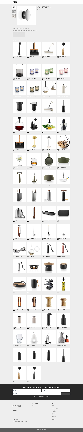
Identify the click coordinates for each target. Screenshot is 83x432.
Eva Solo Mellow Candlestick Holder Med (47, 238)
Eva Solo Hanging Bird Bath (60, 185)
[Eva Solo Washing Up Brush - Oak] (63, 49)
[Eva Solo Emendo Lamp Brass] (34, 142)
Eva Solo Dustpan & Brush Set (31, 56)
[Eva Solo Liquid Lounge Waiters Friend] (19, 231)
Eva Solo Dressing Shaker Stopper (61, 131)
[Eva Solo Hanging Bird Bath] (63, 177)
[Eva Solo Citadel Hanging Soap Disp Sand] (63, 88)
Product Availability (55, 408)
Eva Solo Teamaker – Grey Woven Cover (62, 345)
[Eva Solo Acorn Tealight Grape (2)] (34, 70)
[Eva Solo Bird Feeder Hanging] (49, 88)
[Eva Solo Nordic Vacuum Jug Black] (34, 284)
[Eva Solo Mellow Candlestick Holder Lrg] (34, 231)
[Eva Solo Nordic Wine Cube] (49, 284)
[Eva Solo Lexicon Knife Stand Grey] (34, 195)
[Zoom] (18, 24)
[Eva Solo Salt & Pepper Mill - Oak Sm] (63, 302)
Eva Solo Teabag (44, 345)
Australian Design (35, 407)
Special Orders (54, 413)
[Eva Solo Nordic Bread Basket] (34, 266)
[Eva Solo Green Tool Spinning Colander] (49, 177)
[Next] (34, 15)
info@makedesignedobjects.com (20, 415)
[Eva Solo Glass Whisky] (34, 159)
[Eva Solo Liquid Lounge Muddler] (34, 213)
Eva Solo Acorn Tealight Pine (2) (46, 78)
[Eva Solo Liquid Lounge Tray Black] (49, 213)
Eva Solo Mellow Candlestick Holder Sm (62, 238)
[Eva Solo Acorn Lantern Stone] (19, 70)
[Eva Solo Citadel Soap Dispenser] (34, 106)
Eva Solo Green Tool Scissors (31, 185)
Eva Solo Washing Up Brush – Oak (61, 56)
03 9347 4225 (16, 413)
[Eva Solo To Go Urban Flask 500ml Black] (34, 355)
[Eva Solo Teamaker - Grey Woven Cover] (63, 337)
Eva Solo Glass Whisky (30, 167)
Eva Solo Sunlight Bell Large (31, 345)
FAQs (53, 405)
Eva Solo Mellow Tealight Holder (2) (17, 256)
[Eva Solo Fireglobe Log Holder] (63, 142)
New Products (34, 410)
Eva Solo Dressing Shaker (45, 131)
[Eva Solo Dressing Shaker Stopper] (63, 124)
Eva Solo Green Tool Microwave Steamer (62, 167)
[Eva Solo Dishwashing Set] (34, 124)
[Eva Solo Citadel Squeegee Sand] (49, 49)
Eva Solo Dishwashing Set (30, 131)
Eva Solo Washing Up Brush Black (17, 56)
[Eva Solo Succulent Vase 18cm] (19, 337)
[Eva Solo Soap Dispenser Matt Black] (49, 319)
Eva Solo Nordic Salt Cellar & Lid (61, 274)
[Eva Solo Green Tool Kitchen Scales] (49, 159)
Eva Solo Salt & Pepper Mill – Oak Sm (61, 309)
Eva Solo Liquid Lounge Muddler (31, 220)
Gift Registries (54, 411)
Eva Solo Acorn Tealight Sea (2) (17, 96)
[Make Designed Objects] (15, 2)
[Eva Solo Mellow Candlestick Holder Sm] (63, 231)
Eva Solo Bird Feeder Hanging (46, 96)
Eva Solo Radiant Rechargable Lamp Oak (18, 309)
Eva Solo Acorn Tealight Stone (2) (31, 96)
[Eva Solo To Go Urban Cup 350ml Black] (19, 355)
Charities (53, 419)
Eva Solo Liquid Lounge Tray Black (46, 220)
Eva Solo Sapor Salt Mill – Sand (31, 327)
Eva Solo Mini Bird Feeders (30, 256)
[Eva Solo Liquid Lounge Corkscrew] (63, 195)
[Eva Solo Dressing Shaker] (49, 124)
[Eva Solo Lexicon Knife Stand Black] (19, 195)
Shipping (53, 414)
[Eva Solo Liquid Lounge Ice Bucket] (19, 213)
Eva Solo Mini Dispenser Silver (16, 274)
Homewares (42, 6)
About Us (33, 405)
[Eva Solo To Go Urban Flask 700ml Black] (49, 355)
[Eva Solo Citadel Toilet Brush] (63, 106)
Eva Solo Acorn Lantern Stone (16, 78)
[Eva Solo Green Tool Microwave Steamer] (63, 159)
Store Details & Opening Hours (56, 407)
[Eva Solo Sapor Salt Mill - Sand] (34, 319)
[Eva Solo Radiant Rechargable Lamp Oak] (19, 302)
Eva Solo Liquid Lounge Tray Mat (61, 220)
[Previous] (18, 15)
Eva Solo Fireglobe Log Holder (61, 149)
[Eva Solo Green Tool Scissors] (34, 177)
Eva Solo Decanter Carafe (16, 131)
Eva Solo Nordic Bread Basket (31, 274)
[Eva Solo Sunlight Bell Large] (34, 337)
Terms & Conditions (55, 420)
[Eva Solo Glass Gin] (19, 159)
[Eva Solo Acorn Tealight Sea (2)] (19, 88)
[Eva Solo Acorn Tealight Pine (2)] (49, 70)
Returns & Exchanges (55, 417)
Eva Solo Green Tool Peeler (16, 185)
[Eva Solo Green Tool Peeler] (19, 177)
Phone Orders (54, 416)
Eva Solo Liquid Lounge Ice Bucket (17, 220)
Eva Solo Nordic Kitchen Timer (46, 274)
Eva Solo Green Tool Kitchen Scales (46, 167)
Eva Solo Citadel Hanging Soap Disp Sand (62, 96)
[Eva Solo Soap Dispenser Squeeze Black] (63, 319)
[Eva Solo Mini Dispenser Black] (49, 248)
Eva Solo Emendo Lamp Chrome (46, 149)
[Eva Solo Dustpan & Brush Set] (34, 49)
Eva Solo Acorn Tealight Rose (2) (61, 78)
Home (38, 6)
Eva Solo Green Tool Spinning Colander (47, 185)
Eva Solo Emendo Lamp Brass (31, 149)
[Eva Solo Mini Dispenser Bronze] (63, 248)
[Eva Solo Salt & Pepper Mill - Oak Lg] (49, 302)
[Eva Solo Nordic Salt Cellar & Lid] (63, 266)
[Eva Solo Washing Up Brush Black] (19, 49)
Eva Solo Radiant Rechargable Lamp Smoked (33, 309)
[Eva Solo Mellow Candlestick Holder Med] (49, 231)
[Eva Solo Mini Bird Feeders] (34, 248)
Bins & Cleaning (46, 6)
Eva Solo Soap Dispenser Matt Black (47, 327)
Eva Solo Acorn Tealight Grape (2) (31, 78)
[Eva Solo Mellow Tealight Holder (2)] (19, 248)
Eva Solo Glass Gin (15, 167)
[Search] (65, 2)
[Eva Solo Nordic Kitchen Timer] (49, 266)
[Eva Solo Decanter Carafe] (19, 124)
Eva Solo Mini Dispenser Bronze (61, 256)
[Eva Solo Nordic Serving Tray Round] (19, 284)
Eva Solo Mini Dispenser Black (46, 256)
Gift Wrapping (54, 410)
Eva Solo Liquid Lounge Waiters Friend (18, 238)
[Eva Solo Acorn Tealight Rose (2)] (63, 70)
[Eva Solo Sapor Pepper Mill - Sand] (19, 319)
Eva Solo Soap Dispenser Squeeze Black (62, 327)
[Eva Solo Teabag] (49, 337)
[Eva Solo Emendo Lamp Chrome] (49, 142)
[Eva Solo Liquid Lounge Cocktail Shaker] (49, 195)
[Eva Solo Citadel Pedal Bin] (19, 106)
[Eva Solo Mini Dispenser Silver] (19, 266)
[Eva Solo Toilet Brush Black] (63, 355)
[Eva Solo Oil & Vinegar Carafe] (63, 284)
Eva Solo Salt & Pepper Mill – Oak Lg (46, 309)
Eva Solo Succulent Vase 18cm (17, 345)
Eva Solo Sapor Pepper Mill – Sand (17, 327)
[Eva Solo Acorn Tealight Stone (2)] (34, 88)
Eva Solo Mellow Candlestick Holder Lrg (32, 238)
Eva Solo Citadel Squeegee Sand (46, 56)
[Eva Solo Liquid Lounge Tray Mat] (63, 213)
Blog (33, 408)
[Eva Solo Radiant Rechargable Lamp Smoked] (34, 302)
